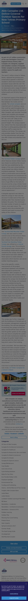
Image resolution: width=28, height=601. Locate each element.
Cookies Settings (14, 593)
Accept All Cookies (14, 598)
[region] (14, 591)
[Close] (26, 584)
